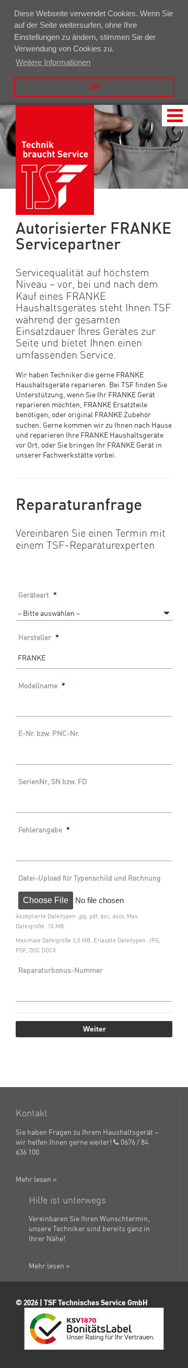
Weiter (94, 1029)
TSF (55, 160)
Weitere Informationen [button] (53, 62)
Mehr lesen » (36, 1179)
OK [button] (94, 87)
